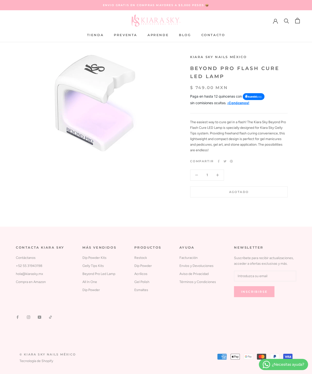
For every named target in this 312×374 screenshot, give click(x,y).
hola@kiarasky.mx (29, 274)
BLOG (185, 35)
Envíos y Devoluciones (196, 266)
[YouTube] (39, 317)
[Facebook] (218, 161)
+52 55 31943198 (29, 266)
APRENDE (158, 35)
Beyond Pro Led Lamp (98, 274)
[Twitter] (225, 161)
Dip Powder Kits (94, 258)
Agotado (239, 192)
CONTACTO (213, 35)
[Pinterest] (231, 161)
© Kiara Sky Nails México (48, 354)
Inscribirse (254, 291)
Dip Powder (91, 290)
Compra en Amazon (31, 282)
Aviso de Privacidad (194, 274)
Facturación (188, 258)
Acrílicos (140, 274)
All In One (89, 282)
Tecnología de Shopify (36, 361)
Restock (140, 258)
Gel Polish (141, 282)
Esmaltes (141, 290)
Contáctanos (26, 258)
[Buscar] (286, 20)
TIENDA (95, 35)
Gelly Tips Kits (93, 266)
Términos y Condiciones (197, 282)
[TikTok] (50, 317)
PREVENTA (125, 35)
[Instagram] (28, 317)
